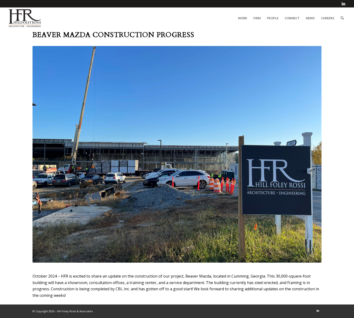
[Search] (342, 18)
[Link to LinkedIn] (343, 3)
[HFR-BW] (25, 18)
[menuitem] (242, 18)
